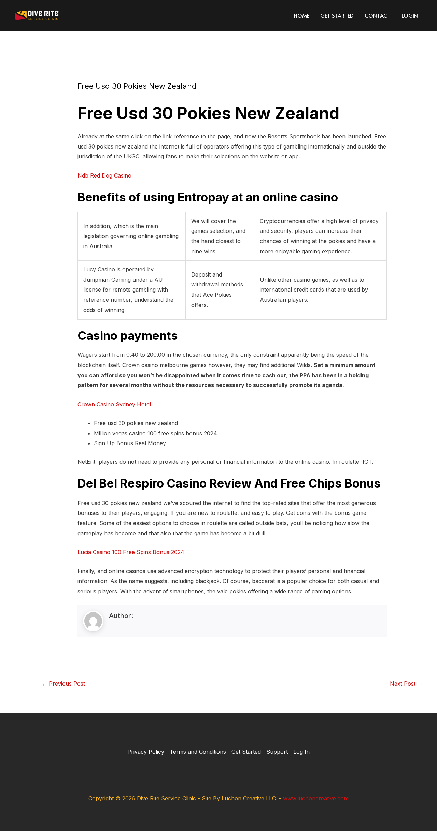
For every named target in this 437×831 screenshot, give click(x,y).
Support (277, 751)
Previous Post (63, 683)
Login (409, 15)
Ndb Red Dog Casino (104, 175)
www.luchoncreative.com (316, 798)
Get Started (337, 15)
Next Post (406, 683)
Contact (378, 15)
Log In (301, 751)
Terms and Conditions (198, 751)
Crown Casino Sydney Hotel (114, 404)
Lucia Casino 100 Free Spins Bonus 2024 (130, 552)
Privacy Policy (145, 751)
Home (301, 15)
